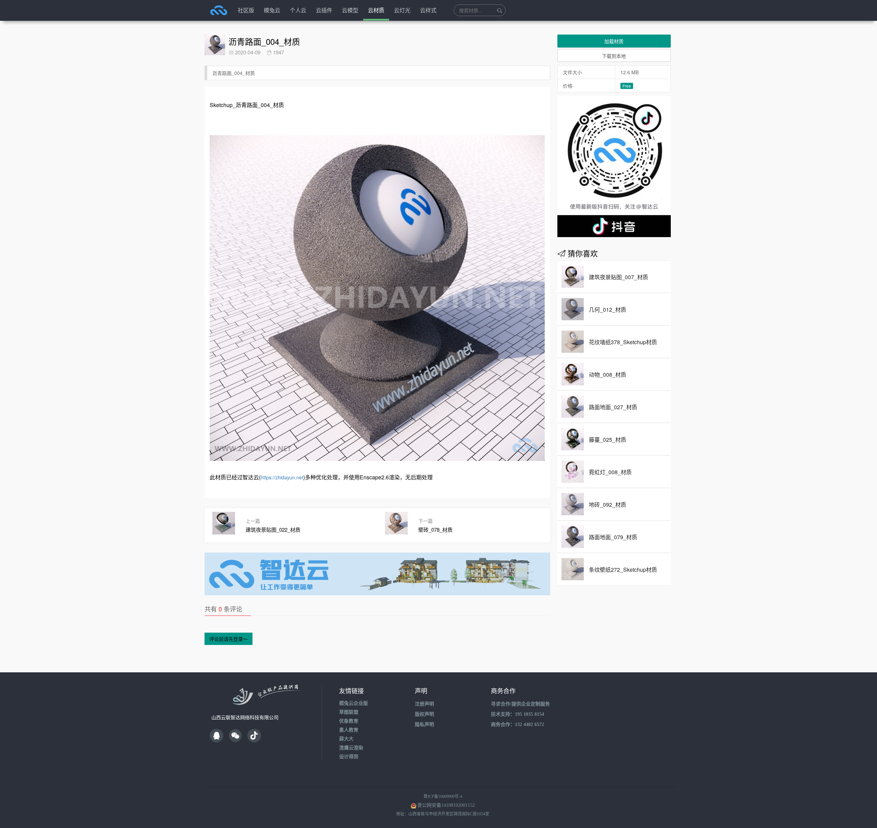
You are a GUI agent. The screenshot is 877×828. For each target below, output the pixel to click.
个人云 (298, 10)
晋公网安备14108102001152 (446, 805)
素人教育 (348, 730)
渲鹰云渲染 (351, 747)
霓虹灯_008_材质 (610, 472)
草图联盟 (348, 712)
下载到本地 (614, 55)
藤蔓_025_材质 (607, 439)
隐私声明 (424, 724)
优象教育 (348, 721)
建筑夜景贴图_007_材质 (618, 277)
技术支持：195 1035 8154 (517, 714)
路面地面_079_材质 (613, 537)
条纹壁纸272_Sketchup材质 (623, 569)
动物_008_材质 (607, 374)
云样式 (428, 10)
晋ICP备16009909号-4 (442, 796)
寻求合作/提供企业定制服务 (520, 704)
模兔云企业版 (353, 703)
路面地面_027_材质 (613, 407)
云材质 (376, 10)
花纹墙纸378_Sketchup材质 (623, 342)
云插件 (324, 10)
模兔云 (272, 10)
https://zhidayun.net (282, 477)
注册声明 (424, 704)
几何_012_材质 (607, 309)
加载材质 (613, 41)
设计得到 (348, 756)
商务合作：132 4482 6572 (517, 724)
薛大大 (346, 738)
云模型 (350, 10)
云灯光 (402, 10)
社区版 (246, 10)
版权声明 (424, 714)
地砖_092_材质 (607, 504)
